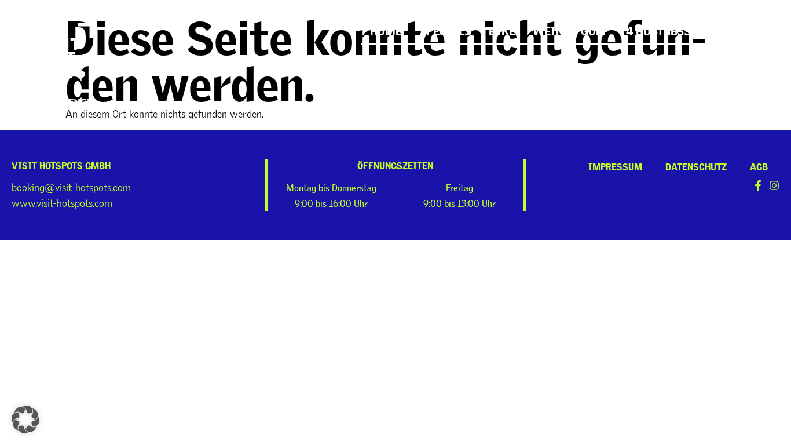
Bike (502, 29)
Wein (548, 29)
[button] (25, 419)
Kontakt (733, 29)
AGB (759, 165)
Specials (445, 29)
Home (386, 29)
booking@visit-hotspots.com (71, 187)
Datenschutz (696, 165)
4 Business (658, 29)
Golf (595, 29)
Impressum (615, 165)
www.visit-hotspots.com (62, 203)
